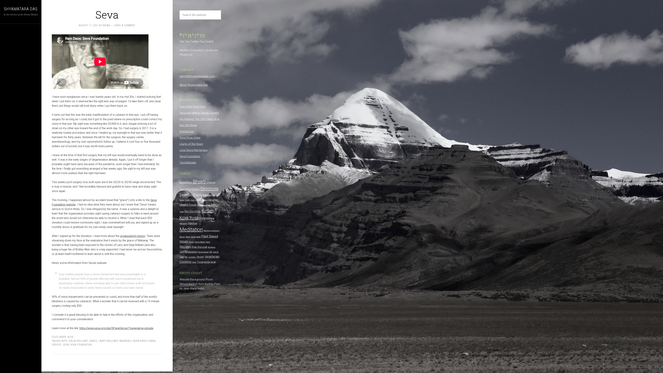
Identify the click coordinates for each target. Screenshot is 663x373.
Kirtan (207, 210)
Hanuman (213, 199)
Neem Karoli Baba (144, 340)
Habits (204, 200)
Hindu (215, 205)
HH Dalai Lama (203, 205)
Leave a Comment (124, 25)
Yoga (194, 262)
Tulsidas (192, 257)
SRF (210, 252)
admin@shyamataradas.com (197, 76)
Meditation (191, 229)
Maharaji (125, 340)
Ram (208, 242)
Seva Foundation (81, 344)
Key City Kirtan (188, 125)
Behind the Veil (186, 182)
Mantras (192, 223)
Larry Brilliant (108, 340)
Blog (71, 337)
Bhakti (199, 181)
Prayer (191, 242)
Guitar (198, 200)
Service (56, 344)
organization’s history (132, 236)
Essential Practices (193, 195)
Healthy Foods (188, 204)
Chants (196, 189)
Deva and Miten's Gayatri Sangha (199, 112)
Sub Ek (216, 252)
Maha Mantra (206, 218)
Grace (93, 340)
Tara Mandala (188, 162)
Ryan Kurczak (199, 246)
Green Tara (189, 200)
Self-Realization (189, 251)
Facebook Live (212, 195)
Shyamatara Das (20, 9)
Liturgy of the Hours (191, 144)
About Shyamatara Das (194, 85)
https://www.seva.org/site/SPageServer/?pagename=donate (116, 328)
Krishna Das (187, 131)
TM (186, 257)
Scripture (211, 247)
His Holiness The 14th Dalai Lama (199, 119)
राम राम (213, 262)
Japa (182, 212)
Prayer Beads (200, 242)
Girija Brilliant (78, 340)
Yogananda (203, 262)
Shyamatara (203, 252)
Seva (107, 14)
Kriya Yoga (189, 217)
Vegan (200, 256)
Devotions (210, 188)
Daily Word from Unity (193, 106)
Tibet (182, 257)
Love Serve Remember (194, 150)
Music (182, 237)
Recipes (185, 247)
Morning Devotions (212, 230)
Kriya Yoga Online (190, 137)
